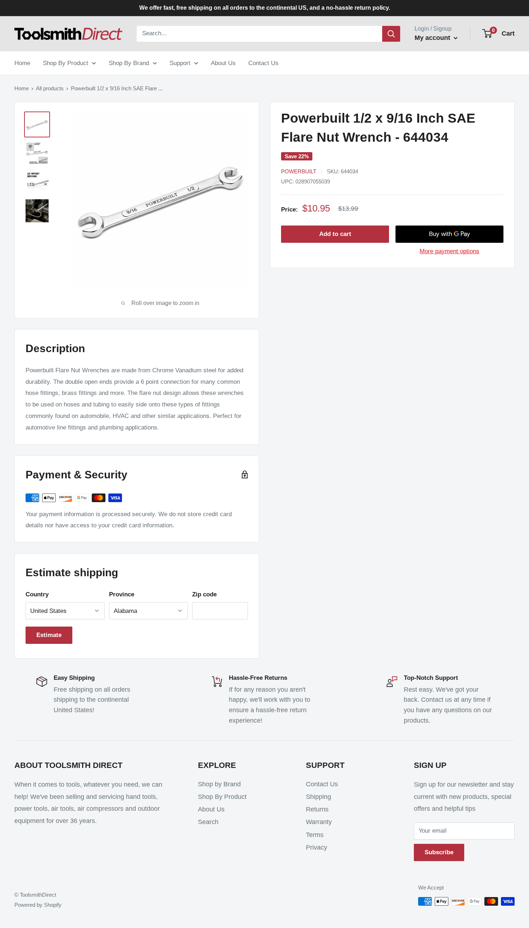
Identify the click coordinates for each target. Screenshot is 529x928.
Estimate (49, 635)
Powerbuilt (298, 171)
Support (179, 62)
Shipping (318, 796)
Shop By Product (65, 62)
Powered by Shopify (38, 905)
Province (121, 594)
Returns (317, 809)
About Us (223, 62)
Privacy (316, 847)
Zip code (204, 594)
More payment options (449, 251)
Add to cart (335, 234)
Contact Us (263, 62)
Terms (315, 834)
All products (50, 88)
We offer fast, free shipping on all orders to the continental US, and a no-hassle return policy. (264, 8)
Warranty (319, 821)
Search (208, 821)
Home (22, 62)
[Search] (391, 34)
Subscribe (439, 852)
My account (433, 37)
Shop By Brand (129, 62)
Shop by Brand (219, 784)
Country (37, 594)
